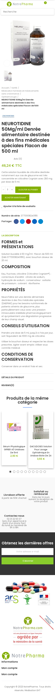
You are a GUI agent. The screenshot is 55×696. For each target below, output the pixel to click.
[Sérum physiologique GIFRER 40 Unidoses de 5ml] (14, 427)
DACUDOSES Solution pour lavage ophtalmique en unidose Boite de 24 (41, 451)
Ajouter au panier (28, 189)
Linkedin (34, 221)
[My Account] (49, 4)
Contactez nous (14, 516)
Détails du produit (13, 377)
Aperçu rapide (19, 423)
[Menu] (2, 4)
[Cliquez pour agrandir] (7, 63)
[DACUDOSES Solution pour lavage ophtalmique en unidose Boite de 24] (40, 427)
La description (10, 235)
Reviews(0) (8, 385)
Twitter (22, 221)
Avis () (18, 159)
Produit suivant (51, 98)
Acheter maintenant (15, 197)
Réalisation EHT (32, 690)
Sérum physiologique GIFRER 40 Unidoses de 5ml (14, 449)
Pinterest (28, 221)
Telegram (40, 221)
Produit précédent (43, 98)
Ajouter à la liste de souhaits (19, 206)
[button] (10, 472)
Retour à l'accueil (47, 98)
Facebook (16, 221)
